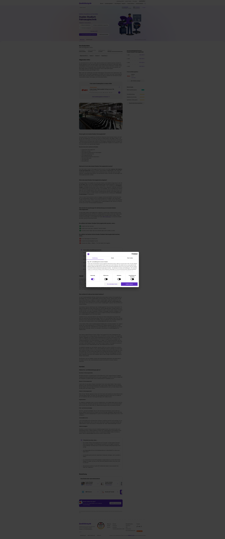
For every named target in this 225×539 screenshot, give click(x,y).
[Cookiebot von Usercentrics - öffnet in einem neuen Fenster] (132, 254)
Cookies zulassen (129, 284)
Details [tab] (112, 257)
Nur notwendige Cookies (112, 284)
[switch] (106, 279)
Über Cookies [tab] (130, 257)
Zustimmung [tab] (95, 257)
